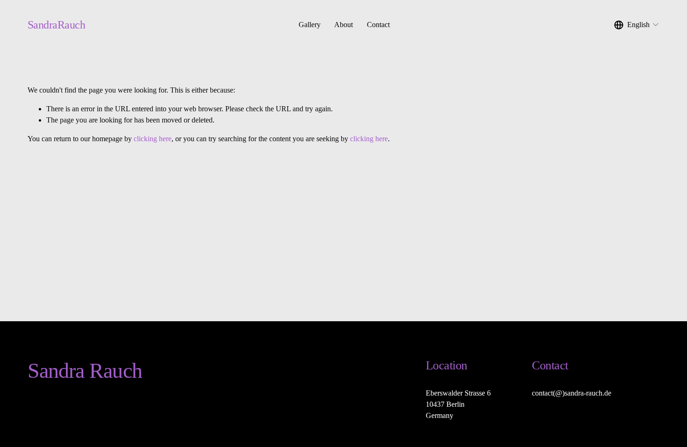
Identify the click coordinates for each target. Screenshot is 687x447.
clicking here (153, 139)
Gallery (310, 25)
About (343, 25)
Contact (378, 25)
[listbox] (637, 24)
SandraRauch (57, 24)
